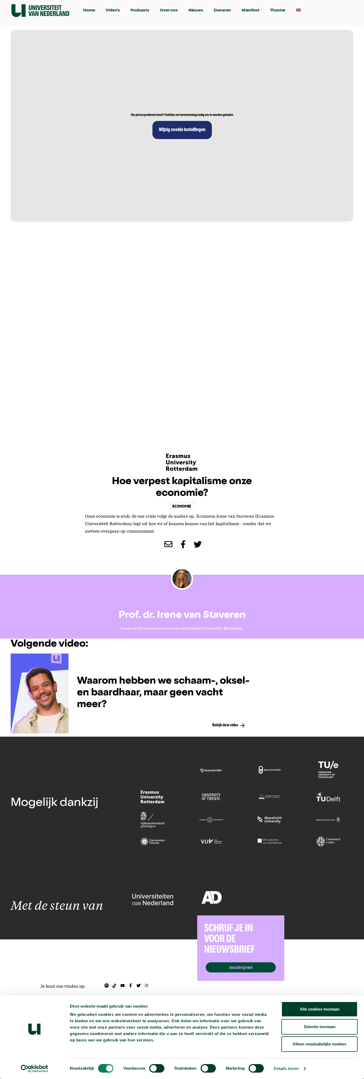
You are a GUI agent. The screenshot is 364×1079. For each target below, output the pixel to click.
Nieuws (195, 11)
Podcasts (140, 11)
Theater (277, 11)
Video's (113, 11)
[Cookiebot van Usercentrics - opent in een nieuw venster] (34, 1069)
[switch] (156, 1068)
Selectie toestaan (319, 1026)
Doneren (222, 11)
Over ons (169, 11)
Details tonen (286, 1068)
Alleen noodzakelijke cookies (319, 1044)
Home (89, 11)
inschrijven (241, 967)
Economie (182, 506)
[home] (40, 10)
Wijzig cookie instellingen (182, 130)
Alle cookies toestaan (319, 1009)
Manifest (251, 11)
